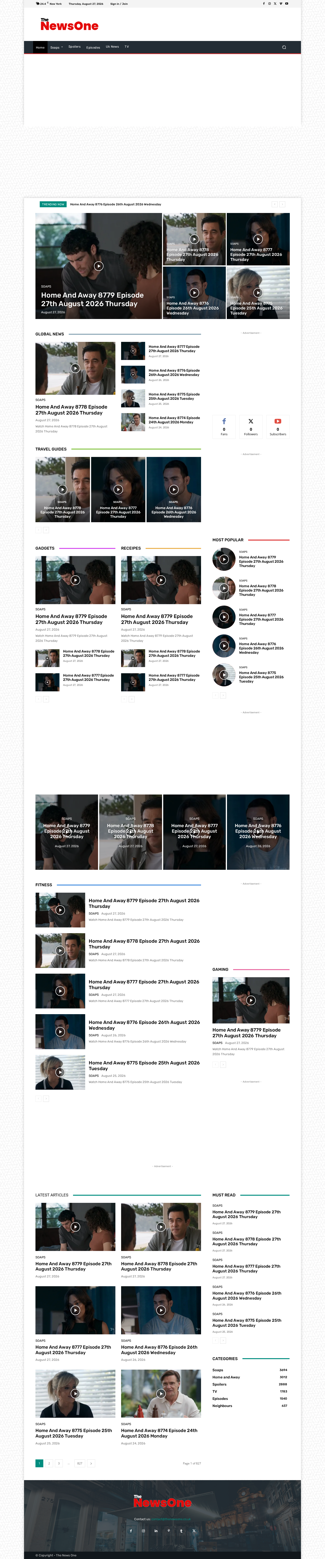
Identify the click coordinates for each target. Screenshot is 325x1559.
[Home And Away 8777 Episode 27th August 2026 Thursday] (258, 239)
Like (224, 418)
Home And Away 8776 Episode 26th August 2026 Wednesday (174, 372)
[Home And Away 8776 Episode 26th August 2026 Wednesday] (194, 293)
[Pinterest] (168, 1530)
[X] (275, 4)
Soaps (46, 286)
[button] (284, 47)
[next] (282, 204)
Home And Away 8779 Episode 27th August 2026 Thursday (71, 619)
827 (79, 1463)
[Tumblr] (181, 1530)
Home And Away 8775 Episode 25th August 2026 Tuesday (113, 204)
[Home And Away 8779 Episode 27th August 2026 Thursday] (98, 266)
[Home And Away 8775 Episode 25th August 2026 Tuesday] (258, 293)
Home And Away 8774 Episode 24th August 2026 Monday (174, 420)
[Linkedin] (156, 1530)
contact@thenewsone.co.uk (171, 1519)
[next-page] (46, 530)
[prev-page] (38, 530)
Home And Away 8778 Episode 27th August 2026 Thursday (71, 410)
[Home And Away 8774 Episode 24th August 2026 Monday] (133, 422)
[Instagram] (269, 4)
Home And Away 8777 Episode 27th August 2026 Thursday (174, 348)
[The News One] (69, 24)
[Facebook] (264, 4)
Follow (251, 418)
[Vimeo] (281, 4)
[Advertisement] (201, 24)
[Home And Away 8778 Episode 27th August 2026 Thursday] (194, 239)
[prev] (275, 204)
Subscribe (278, 418)
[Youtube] (287, 4)
